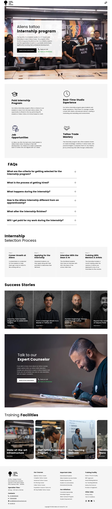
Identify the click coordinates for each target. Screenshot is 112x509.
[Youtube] (91, 501)
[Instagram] (86, 501)
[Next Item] (105, 309)
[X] (94, 501)
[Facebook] (89, 501)
